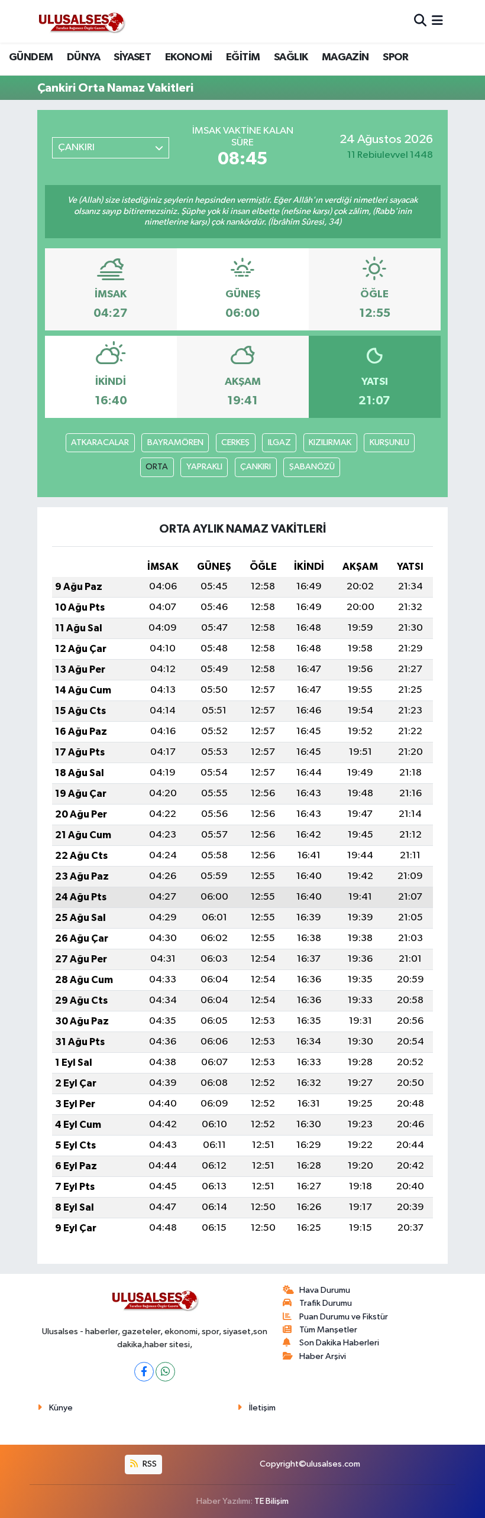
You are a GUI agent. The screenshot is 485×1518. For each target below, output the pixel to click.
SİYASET (132, 57)
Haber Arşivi (322, 1356)
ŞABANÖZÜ (312, 466)
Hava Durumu (324, 1290)
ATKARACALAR (100, 442)
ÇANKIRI (255, 466)
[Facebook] (144, 1371)
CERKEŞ (235, 442)
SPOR (396, 57)
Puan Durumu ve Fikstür (343, 1316)
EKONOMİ (188, 57)
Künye (61, 1407)
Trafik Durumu (325, 1303)
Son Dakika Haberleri (339, 1342)
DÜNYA (83, 57)
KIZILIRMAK (330, 442)
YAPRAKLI (204, 466)
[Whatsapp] (165, 1371)
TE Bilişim (271, 1501)
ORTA (157, 466)
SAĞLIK (291, 57)
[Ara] (420, 21)
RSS (149, 1463)
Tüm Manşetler (328, 1329)
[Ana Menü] (437, 21)
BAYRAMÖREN (175, 442)
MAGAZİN (345, 57)
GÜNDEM (31, 57)
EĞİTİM (243, 57)
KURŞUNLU (389, 442)
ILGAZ (279, 442)
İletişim (262, 1407)
